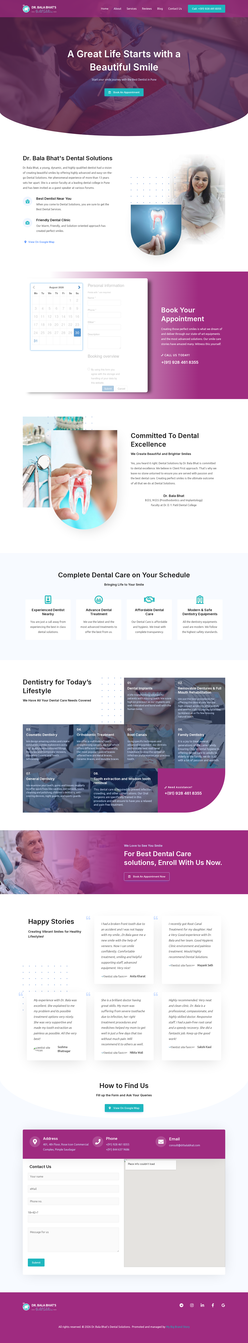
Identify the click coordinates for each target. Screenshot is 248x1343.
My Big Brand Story (178, 1326)
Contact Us (175, 8)
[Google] (223, 1305)
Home (104, 8)
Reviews (147, 8)
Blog (160, 8)
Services (132, 8)
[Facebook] (213, 1305)
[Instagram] (192, 1305)
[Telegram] (181, 1305)
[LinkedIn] (202, 1305)
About (117, 8)
